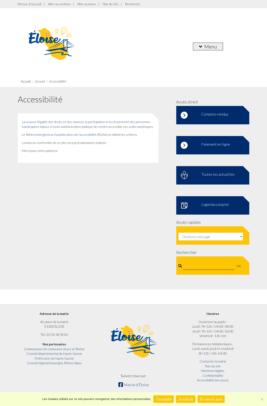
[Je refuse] (262, 399)
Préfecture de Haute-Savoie (54, 358)
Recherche (132, 4)
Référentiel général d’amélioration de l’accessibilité (61, 134)
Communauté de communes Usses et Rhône (54, 349)
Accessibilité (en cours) (212, 380)
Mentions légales (212, 371)
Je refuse (185, 399)
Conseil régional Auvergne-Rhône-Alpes (54, 363)
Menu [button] (210, 46)
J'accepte (163, 399)
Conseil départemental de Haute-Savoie (54, 353)
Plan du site (110, 4)
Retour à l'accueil (29, 4)
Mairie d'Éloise (136, 384)
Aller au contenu (59, 4)
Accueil (26, 81)
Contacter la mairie (213, 361)
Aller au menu (86, 4)
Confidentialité (213, 375)
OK (238, 266)
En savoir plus (211, 399)
